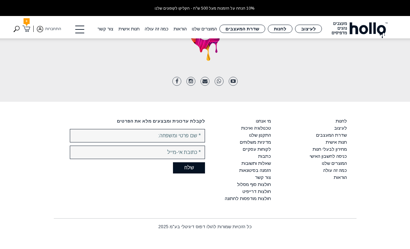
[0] (26, 29)
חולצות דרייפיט (256, 191)
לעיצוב (308, 28)
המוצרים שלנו (204, 28)
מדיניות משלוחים (255, 142)
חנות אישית (129, 28)
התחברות (53, 29)
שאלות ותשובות (256, 163)
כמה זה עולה (156, 28)
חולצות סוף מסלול (254, 184)
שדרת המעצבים (242, 28)
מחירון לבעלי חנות (330, 149)
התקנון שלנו (260, 135)
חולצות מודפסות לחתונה (248, 198)
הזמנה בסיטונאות (255, 170)
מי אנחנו (263, 121)
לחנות (280, 28)
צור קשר (105, 28)
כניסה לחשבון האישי (328, 156)
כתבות (264, 156)
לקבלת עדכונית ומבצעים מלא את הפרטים (161, 121)
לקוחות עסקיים (257, 149)
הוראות (180, 28)
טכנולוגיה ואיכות (256, 128)
